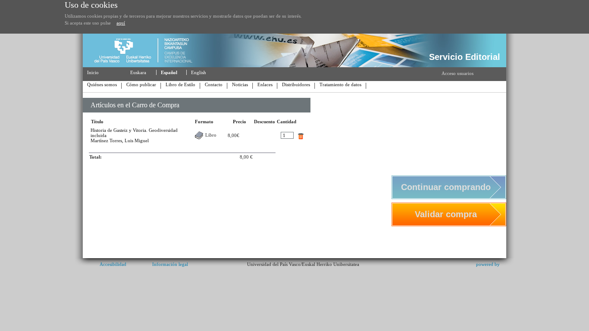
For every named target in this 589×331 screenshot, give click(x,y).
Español (169, 72)
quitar (301, 136)
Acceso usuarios (457, 73)
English (198, 72)
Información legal (170, 264)
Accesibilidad (113, 264)
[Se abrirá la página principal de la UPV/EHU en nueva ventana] (147, 65)
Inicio (93, 72)
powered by (488, 264)
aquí (120, 22)
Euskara (138, 72)
